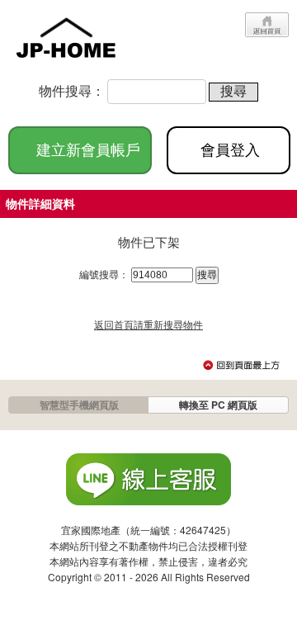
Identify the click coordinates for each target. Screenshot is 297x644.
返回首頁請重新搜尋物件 (148, 324)
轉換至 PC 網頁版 (218, 404)
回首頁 (267, 25)
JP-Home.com (66, 35)
